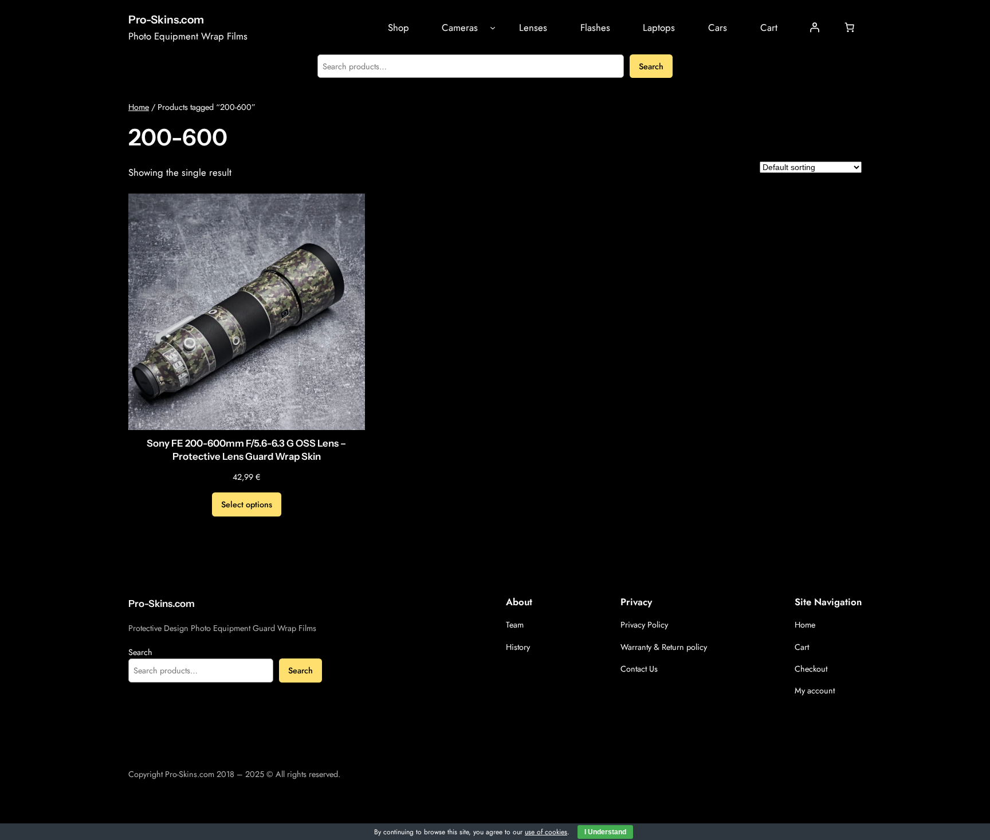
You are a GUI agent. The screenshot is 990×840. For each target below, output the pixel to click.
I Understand (605, 832)
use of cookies (546, 832)
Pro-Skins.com (166, 19)
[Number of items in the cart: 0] (850, 27)
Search (651, 66)
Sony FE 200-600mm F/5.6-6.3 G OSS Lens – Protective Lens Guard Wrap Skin (246, 450)
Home (138, 107)
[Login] (815, 27)
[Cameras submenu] (493, 27)
